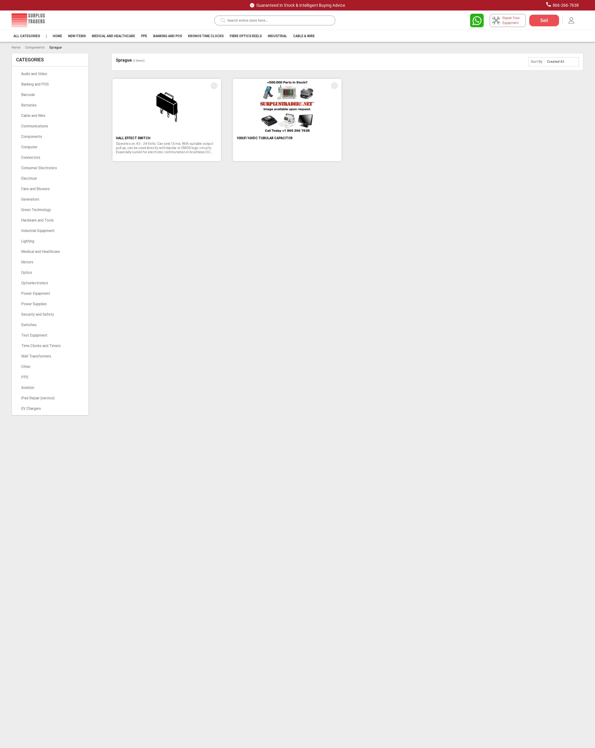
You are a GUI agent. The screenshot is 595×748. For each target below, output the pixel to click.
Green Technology (36, 210)
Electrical (29, 178)
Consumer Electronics (39, 168)
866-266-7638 (566, 5)
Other (25, 366)
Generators (30, 199)
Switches (28, 325)
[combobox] (277, 20)
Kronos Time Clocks (206, 36)
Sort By (536, 62)
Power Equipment (35, 293)
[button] (214, 85)
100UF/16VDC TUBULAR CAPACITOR (264, 138)
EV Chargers (31, 408)
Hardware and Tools (37, 220)
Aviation (27, 387)
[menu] (165, 36)
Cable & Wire (304, 36)
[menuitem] (27, 36)
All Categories (26, 36)
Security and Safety (37, 314)
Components (35, 47)
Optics (26, 272)
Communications (34, 126)
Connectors (30, 157)
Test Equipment (34, 335)
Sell (544, 20)
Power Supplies (34, 304)
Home (57, 36)
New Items (77, 36)
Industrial (277, 36)
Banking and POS (35, 84)
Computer (29, 147)
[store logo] (28, 20)
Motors (27, 262)
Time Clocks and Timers (41, 346)
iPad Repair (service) (38, 398)
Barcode (28, 95)
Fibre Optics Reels (246, 36)
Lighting (27, 241)
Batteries (28, 105)
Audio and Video (34, 74)
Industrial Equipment (38, 230)
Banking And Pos (167, 36)
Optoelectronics (34, 283)
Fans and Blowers (35, 189)
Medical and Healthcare (113, 36)
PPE (144, 36)
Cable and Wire (33, 115)
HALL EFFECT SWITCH (133, 138)
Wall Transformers (36, 356)
